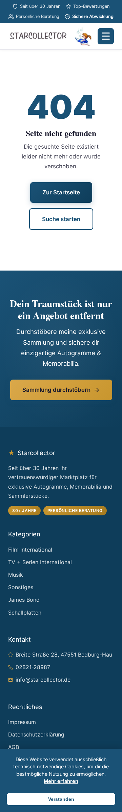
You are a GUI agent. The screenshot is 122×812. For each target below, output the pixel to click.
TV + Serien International (40, 562)
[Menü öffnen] (106, 36)
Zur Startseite (61, 192)
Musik (15, 574)
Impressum (22, 722)
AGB (13, 747)
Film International (30, 549)
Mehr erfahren (61, 781)
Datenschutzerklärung (36, 734)
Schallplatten (24, 612)
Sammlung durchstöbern (56, 389)
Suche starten (61, 219)
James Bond (24, 599)
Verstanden (61, 799)
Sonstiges (20, 587)
